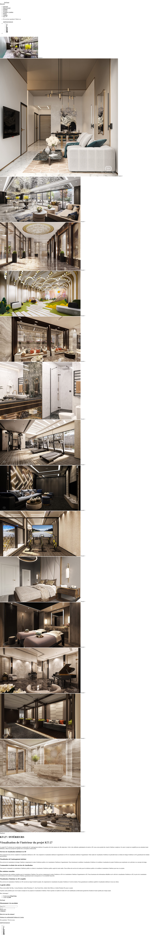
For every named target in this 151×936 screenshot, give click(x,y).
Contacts (5, 15)
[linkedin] (3, 925)
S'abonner (3, 911)
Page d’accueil (6, 8)
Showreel (2, 4)
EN (4, 16)
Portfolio (5, 9)
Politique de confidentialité (7, 917)
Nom (1, 906)
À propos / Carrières (8, 12)
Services (5, 10)
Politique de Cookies (19, 917)
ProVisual (6, 2)
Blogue (5, 13)
